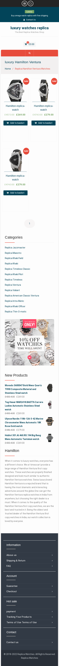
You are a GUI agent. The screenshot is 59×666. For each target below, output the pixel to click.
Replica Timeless (13, 279)
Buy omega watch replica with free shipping (29, 16)
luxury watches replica (30, 28)
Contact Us (31, 20)
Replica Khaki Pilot (14, 274)
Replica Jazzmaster (15, 247)
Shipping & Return (15, 560)
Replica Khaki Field (14, 258)
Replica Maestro (13, 253)
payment (11, 611)
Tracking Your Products (19, 616)
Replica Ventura (13, 285)
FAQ (8, 566)
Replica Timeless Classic (17, 269)
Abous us (11, 555)
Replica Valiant (12, 290)
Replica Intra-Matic (14, 301)
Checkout (11, 591)
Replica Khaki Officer (15, 306)
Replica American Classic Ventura (22, 295)
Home (8, 68)
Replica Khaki (11, 263)
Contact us (12, 642)
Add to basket (17, 123)
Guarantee (12, 586)
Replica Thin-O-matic (15, 311)
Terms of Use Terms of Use (21, 622)
